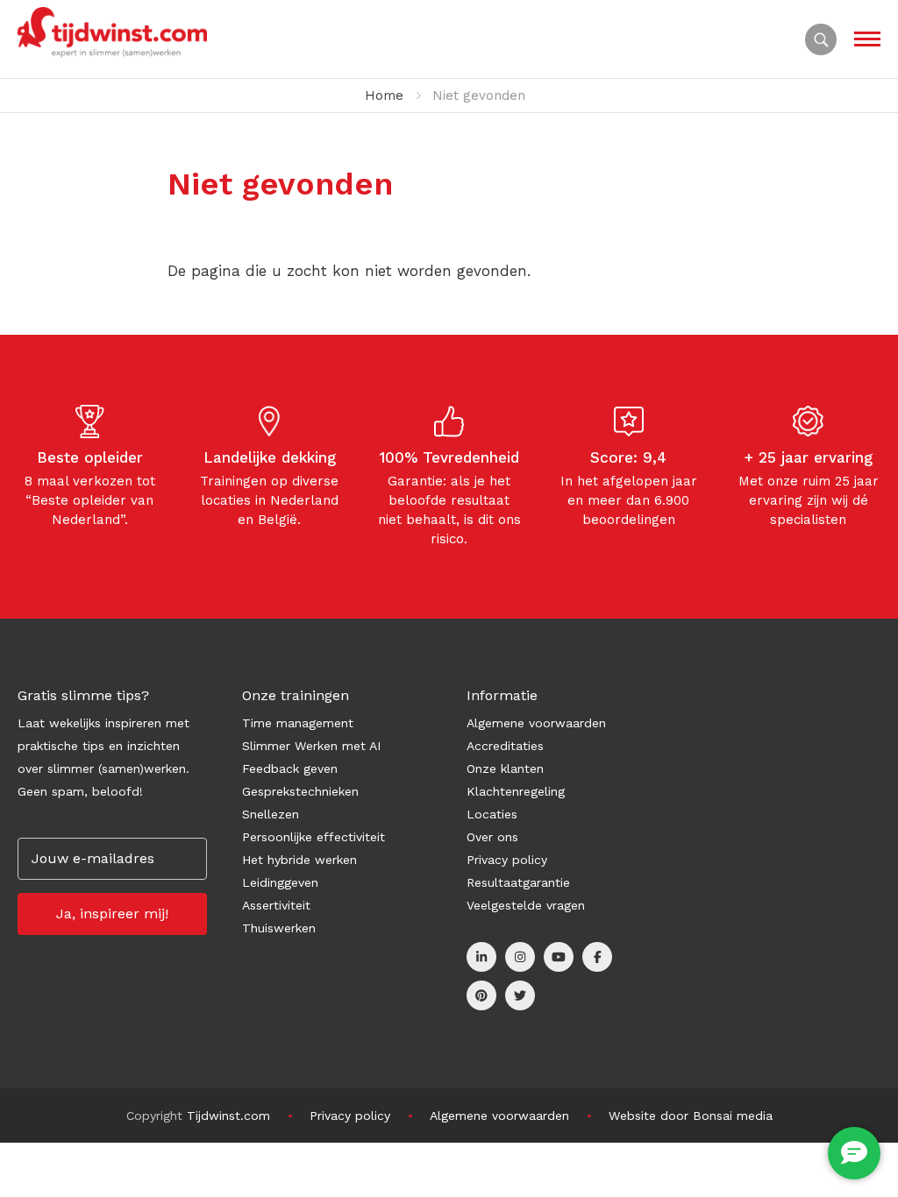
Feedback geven (290, 768)
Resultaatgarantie (518, 882)
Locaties (492, 814)
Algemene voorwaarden (536, 723)
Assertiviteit (276, 905)
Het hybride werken (299, 860)
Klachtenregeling (516, 791)
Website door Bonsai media (691, 1115)
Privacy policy (507, 860)
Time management (297, 723)
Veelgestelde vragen (526, 905)
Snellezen (270, 814)
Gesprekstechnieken (300, 791)
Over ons (492, 837)
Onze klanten (505, 768)
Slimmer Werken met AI (311, 746)
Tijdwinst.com (228, 1115)
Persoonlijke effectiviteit (313, 837)
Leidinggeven (280, 882)
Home (384, 95)
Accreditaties (505, 746)
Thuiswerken (279, 928)
